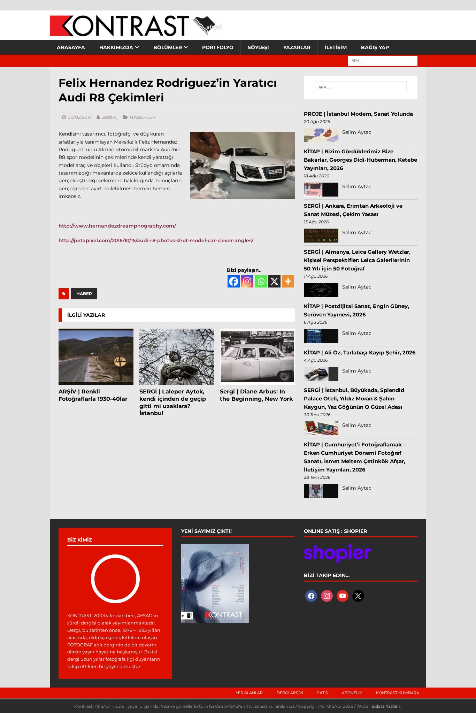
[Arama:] (382, 60)
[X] (274, 281)
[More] (288, 281)
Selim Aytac (356, 132)
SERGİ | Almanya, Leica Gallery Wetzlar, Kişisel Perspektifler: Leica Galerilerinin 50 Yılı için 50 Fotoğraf (357, 260)
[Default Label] (342, 595)
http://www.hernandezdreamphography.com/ (117, 226)
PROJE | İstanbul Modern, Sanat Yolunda (358, 113)
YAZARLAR (296, 47)
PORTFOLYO (217, 47)
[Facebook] (234, 281)
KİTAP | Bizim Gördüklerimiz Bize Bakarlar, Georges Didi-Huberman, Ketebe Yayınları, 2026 (360, 159)
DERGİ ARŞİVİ (290, 692)
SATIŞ (322, 692)
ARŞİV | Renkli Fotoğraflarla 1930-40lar (93, 395)
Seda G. (109, 117)
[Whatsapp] (261, 281)
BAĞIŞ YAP (375, 47)
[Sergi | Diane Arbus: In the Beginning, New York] (257, 357)
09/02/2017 (80, 117)
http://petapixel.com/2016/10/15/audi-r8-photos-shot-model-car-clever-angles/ (156, 240)
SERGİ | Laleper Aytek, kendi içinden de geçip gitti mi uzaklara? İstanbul (172, 402)
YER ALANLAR (249, 692)
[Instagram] (247, 281)
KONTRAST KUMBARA (397, 692)
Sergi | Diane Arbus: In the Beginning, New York (256, 395)
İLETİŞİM (336, 47)
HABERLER (142, 117)
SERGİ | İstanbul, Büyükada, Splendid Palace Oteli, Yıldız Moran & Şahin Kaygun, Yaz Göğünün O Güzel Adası (354, 398)
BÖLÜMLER (167, 47)
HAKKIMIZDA (116, 47)
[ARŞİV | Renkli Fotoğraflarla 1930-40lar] (96, 357)
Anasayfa (71, 47)
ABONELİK (352, 692)
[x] (358, 595)
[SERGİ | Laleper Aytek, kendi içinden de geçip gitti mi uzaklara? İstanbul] (176, 357)
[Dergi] (137, 33)
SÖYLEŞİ (258, 47)
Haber (84, 293)
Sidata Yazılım (386, 706)
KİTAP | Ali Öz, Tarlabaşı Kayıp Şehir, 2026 (360, 352)
